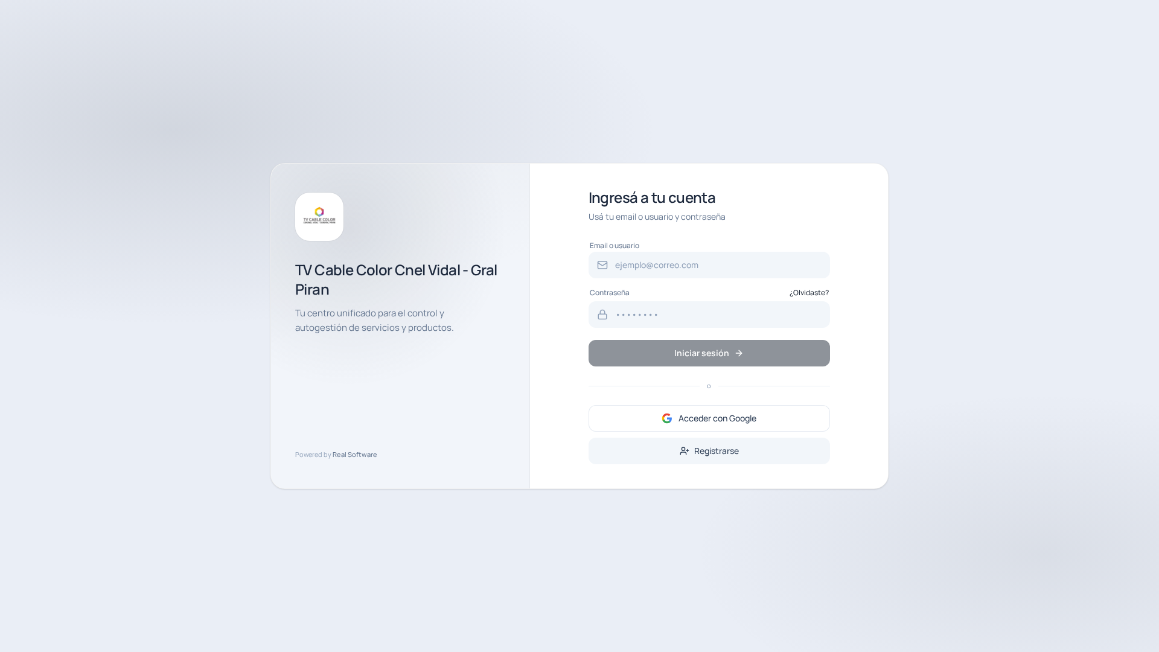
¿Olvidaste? (809, 293)
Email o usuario (614, 245)
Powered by (336, 454)
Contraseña (610, 293)
